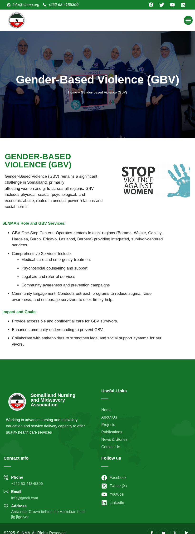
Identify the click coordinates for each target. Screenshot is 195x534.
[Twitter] (161, 5)
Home (72, 92)
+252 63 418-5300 (27, 483)
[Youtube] (172, 5)
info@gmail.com (24, 498)
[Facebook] (151, 5)
